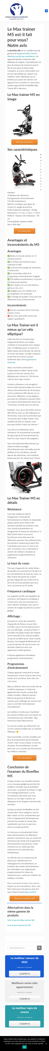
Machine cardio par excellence (21, 56)
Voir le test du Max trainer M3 (20, 920)
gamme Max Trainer (28, 53)
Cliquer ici (24, 973)
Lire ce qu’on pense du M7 (19, 925)
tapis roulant (30, 892)
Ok (24, 1047)
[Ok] (46, 1043)
